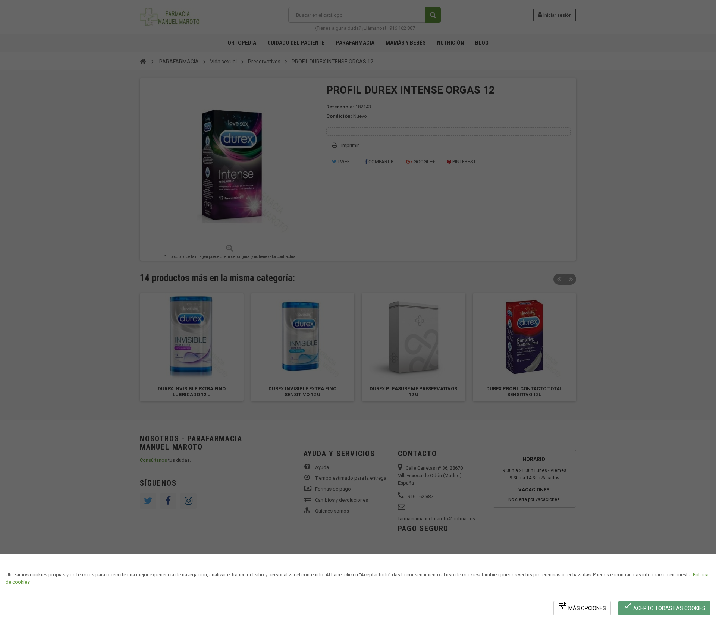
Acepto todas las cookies (664, 606)
